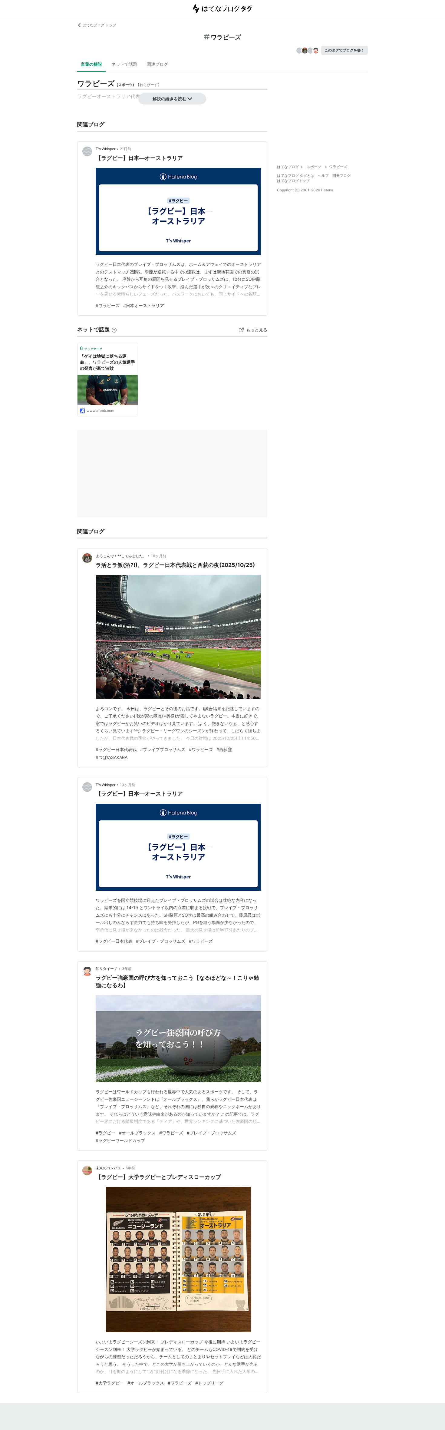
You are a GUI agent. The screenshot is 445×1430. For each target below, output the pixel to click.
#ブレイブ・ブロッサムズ (160, 941)
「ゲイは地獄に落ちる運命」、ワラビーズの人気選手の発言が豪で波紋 (107, 361)
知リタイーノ (106, 968)
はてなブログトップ (293, 180)
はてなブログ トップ (99, 25)
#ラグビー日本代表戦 (116, 749)
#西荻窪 (224, 749)
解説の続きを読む (169, 98)
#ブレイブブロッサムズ (162, 749)
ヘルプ (323, 175)
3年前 (127, 968)
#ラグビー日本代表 (114, 941)
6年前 (130, 1168)
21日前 (125, 149)
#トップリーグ (209, 1382)
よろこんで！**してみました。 (121, 556)
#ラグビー (105, 1132)
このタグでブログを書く (344, 50)
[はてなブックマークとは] (114, 329)
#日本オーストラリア (143, 305)
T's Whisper (105, 149)
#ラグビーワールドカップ (120, 1140)
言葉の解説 (91, 64)
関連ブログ (157, 64)
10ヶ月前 (158, 556)
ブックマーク (91, 348)
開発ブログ (341, 175)
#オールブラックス (137, 1132)
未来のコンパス (108, 1168)
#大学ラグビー (110, 1382)
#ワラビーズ (108, 305)
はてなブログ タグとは (295, 175)
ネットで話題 (124, 64)
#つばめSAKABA (111, 757)
